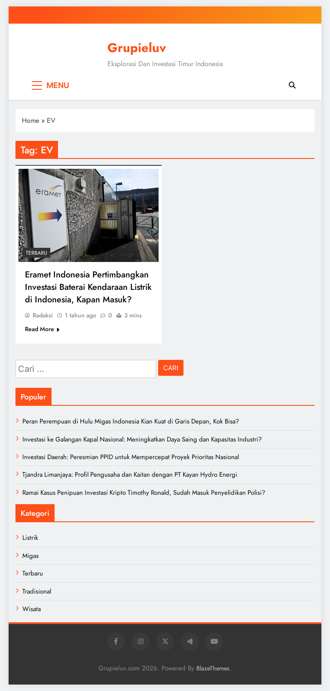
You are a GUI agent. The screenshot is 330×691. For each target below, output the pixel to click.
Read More (39, 329)
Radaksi (43, 315)
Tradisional (36, 591)
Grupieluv (136, 48)
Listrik (30, 537)
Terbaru (36, 253)
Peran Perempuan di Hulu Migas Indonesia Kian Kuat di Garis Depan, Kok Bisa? (130, 421)
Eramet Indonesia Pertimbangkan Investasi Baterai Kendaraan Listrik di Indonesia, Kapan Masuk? (88, 287)
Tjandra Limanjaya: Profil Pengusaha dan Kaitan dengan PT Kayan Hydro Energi (129, 474)
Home (30, 120)
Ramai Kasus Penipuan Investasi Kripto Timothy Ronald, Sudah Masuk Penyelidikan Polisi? (143, 492)
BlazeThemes (212, 668)
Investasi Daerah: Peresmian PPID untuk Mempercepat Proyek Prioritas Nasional (130, 457)
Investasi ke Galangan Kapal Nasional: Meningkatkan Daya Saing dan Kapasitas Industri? (142, 439)
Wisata (31, 609)
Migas (30, 555)
